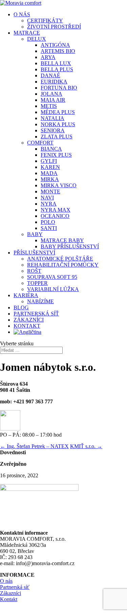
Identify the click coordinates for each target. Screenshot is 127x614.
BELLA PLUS (57, 69)
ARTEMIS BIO (58, 51)
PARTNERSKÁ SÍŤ (36, 313)
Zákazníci (10, 593)
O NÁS (22, 14)
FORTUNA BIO (59, 88)
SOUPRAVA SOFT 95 (52, 277)
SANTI (49, 228)
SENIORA (53, 130)
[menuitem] (27, 332)
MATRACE (27, 33)
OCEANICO (55, 216)
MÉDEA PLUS (58, 112)
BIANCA (51, 149)
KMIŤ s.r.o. (86, 446)
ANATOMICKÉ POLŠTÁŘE (60, 259)
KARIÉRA (26, 295)
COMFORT (40, 143)
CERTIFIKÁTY (45, 20)
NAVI (47, 197)
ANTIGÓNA (55, 45)
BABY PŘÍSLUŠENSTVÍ (70, 246)
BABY (35, 234)
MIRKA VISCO (59, 185)
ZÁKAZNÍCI (29, 320)
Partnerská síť (14, 587)
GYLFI (49, 161)
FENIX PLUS (56, 155)
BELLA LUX (56, 63)
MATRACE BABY (62, 240)
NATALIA (52, 118)
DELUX (36, 39)
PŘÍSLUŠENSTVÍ (34, 252)
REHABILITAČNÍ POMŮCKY (63, 265)
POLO (48, 222)
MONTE (50, 191)
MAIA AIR (53, 100)
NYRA (49, 204)
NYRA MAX (55, 210)
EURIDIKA (54, 81)
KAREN (50, 167)
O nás (6, 581)
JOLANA (51, 94)
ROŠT (34, 271)
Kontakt (8, 599)
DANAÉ (50, 75)
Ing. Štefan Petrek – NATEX (34, 446)
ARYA (48, 57)
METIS (49, 106)
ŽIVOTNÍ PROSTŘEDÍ (54, 27)
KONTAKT (27, 326)
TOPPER (37, 283)
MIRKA (50, 179)
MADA (49, 173)
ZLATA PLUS (56, 136)
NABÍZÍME (40, 301)
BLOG (21, 307)
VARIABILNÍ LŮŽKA (53, 289)
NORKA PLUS (58, 124)
